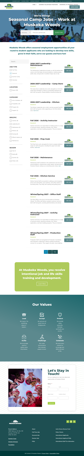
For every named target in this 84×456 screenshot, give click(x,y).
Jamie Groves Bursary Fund (63, 429)
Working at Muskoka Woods (69, 4)
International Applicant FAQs (63, 438)
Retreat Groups (35, 1)
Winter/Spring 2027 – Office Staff (45, 194)
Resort (15, 90)
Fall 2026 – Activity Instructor (43, 121)
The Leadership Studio (47, 1)
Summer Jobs (35, 438)
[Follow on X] (74, 421)
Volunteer (14, 80)
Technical (15, 140)
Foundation (11, 445)
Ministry (15, 130)
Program (15, 107)
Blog (56, 1)
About (33, 429)
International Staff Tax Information (65, 441)
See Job (68, 71)
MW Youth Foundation (66, 1)
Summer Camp (16, 1)
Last (60, 387)
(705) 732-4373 (12, 435)
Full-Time (14, 70)
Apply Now (74, 7)
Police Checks (59, 432)
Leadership (15, 124)
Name (50, 384)
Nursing (15, 134)
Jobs (33, 4)
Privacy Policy (45, 453)
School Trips (25, 1)
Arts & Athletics (17, 100)
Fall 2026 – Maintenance (41, 157)
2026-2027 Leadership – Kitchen (45, 102)
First (49, 387)
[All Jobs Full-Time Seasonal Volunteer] (26, 32)
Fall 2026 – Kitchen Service (42, 176)
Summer (15, 157)
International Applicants (62, 435)
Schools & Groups (13, 442)
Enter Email (50, 394)
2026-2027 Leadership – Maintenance (41, 64)
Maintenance (16, 127)
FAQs (33, 441)
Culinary (15, 120)
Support (15, 110)
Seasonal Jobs (36, 435)
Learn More (42, 284)
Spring (14, 154)
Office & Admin (17, 137)
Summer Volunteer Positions (48, 4)
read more (35, 110)
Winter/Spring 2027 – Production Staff (45, 234)
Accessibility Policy (54, 453)
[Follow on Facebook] (67, 421)
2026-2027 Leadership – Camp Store (46, 84)
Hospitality (16, 104)
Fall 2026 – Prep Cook (40, 139)
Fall (14, 151)
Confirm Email (62, 394)
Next (55, 252)
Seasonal (14, 73)
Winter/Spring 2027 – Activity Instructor (44, 213)
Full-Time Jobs (36, 432)
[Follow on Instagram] (71, 421)
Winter (15, 161)
